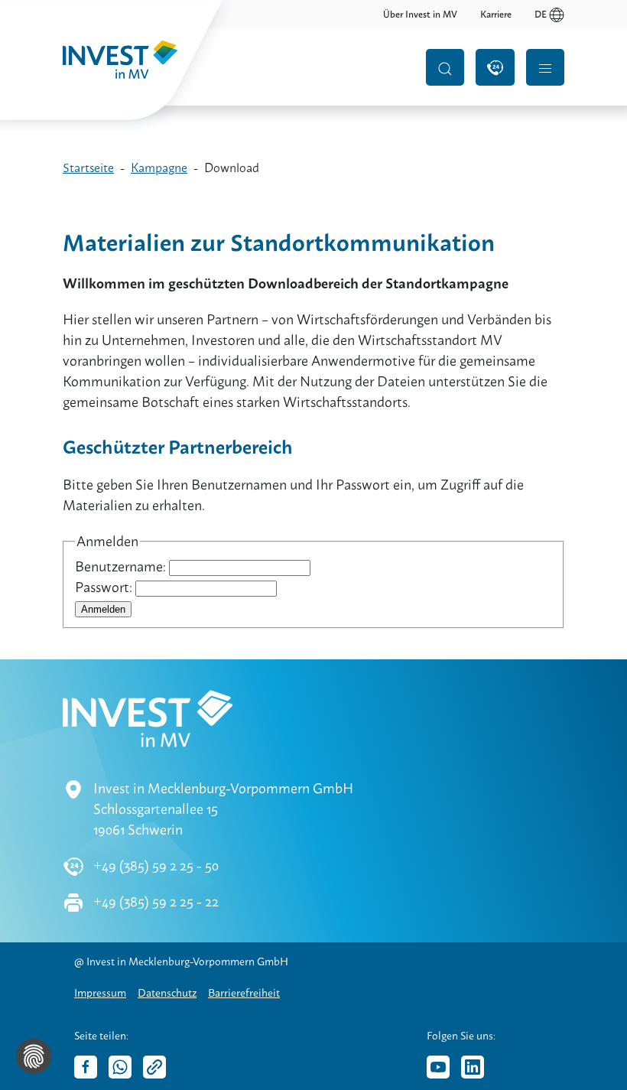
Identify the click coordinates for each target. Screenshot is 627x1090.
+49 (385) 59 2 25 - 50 (156, 865)
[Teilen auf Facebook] (85, 1067)
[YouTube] (438, 1067)
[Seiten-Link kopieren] (154, 1067)
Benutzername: (122, 566)
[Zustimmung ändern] (33, 1056)
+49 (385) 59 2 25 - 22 (156, 901)
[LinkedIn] (472, 1067)
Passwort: (105, 587)
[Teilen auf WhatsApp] (120, 1067)
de (540, 14)
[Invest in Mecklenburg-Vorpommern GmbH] (139, 67)
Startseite (88, 168)
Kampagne (159, 168)
